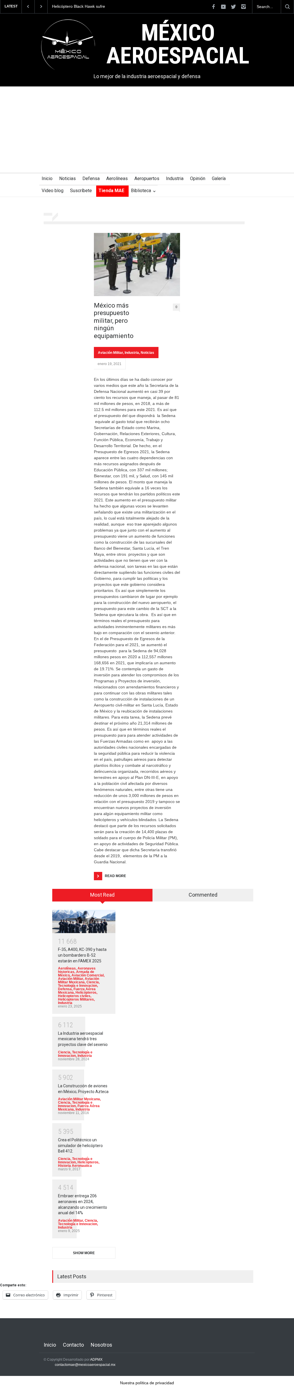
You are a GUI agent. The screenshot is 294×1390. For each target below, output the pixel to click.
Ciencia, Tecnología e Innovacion (79, 984)
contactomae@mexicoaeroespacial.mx (85, 1365)
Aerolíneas (117, 178)
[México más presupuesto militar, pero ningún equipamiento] (137, 264)
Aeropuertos (146, 178)
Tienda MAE (111, 190)
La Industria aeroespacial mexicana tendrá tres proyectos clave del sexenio (83, 1039)
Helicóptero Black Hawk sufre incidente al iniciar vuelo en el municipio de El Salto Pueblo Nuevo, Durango (85, 6)
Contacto (73, 1345)
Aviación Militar (110, 353)
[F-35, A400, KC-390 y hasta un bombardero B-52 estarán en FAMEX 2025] (83, 921)
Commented (203, 895)
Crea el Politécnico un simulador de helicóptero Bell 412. (80, 1145)
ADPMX (96, 1360)
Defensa (91, 178)
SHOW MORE (84, 1253)
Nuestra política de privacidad (147, 1383)
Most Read (102, 895)
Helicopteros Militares (76, 999)
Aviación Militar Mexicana (78, 980)
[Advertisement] (147, 129)
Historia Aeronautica (75, 1166)
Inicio (47, 178)
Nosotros (101, 1345)
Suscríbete (81, 190)
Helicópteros (86, 993)
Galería (219, 178)
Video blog (52, 190)
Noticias (67, 178)
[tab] (102, 897)
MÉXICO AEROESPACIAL (177, 44)
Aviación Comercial (87, 975)
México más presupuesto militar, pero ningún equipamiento (114, 320)
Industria (174, 178)
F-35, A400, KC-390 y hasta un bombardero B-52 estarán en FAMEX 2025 (82, 955)
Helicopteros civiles (74, 996)
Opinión (197, 178)
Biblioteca (141, 190)
